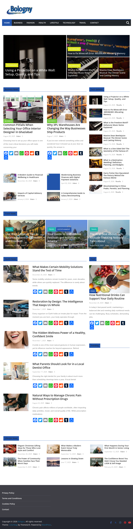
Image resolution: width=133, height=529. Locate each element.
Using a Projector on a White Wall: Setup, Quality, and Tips (30, 72)
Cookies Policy (8, 504)
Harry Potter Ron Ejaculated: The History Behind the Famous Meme (116, 175)
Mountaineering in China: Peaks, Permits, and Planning (116, 187)
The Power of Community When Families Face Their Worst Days (29, 460)
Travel (82, 22)
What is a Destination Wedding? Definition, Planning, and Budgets (114, 162)
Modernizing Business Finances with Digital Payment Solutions (71, 177)
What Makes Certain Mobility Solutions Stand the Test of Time (57, 268)
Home (7, 22)
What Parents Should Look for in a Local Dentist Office (58, 365)
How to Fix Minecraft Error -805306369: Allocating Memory (96, 53)
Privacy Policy (8, 493)
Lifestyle (54, 22)
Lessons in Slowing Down (72, 458)
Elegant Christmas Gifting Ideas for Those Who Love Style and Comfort (29, 448)
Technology (69, 22)
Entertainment (63, 229)
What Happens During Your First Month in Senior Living (116, 446)
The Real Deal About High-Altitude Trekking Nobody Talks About (107, 237)
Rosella (119, 105)
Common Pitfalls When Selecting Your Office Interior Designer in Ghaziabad (22, 128)
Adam (18, 136)
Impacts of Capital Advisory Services (30, 194)
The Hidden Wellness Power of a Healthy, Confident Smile (59, 334)
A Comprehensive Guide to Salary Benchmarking (73, 194)
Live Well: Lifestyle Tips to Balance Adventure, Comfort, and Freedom (24, 237)
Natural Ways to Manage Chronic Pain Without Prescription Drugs (56, 397)
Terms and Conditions (12, 498)
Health (42, 22)
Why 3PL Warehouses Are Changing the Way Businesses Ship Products (66, 128)
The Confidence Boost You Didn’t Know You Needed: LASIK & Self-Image (116, 460)
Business (18, 22)
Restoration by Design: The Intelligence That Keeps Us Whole (57, 303)
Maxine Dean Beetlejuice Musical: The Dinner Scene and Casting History (112, 73)
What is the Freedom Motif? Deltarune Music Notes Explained (81, 73)
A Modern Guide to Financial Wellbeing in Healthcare (30, 176)
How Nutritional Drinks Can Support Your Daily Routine (107, 296)
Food (93, 291)
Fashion (31, 22)
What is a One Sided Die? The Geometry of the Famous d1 (116, 149)
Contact (94, 22)
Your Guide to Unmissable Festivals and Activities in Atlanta (64, 237)
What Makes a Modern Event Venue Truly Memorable (71, 448)
